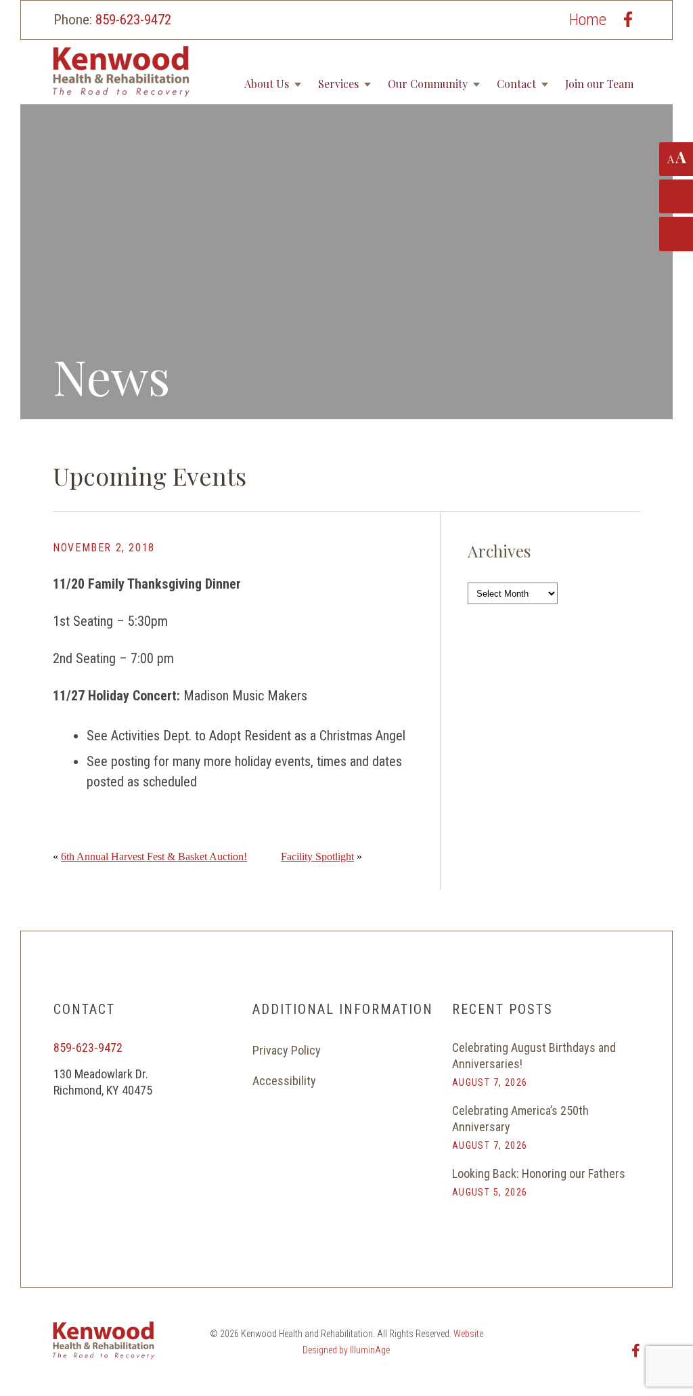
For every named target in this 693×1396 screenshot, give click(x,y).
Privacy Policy (286, 1050)
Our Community (428, 84)
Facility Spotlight (317, 856)
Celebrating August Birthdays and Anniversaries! (534, 1055)
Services (338, 84)
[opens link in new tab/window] (628, 19)
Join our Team (599, 84)
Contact (516, 84)
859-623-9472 (133, 20)
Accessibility (284, 1081)
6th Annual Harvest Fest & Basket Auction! (154, 856)
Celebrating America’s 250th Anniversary (520, 1118)
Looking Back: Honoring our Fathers (538, 1173)
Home (587, 19)
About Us (266, 84)
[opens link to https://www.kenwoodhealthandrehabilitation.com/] (170, 71)
